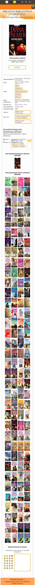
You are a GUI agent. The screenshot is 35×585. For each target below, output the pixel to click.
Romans (18, 97)
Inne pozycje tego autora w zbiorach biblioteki (23, 116)
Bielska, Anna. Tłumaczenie (20, 112)
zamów (22, 146)
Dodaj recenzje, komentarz (20, 121)
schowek (15, 146)
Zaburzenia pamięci (21, 91)
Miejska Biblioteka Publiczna (17, 13)
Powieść (18, 94)
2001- (17, 86)
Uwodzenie (19, 88)
